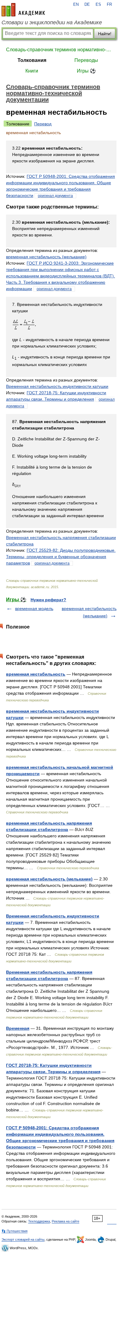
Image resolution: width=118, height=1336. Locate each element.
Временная (17, 1028)
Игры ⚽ (86, 70)
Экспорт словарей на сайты (23, 1239)
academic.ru (23, 9)
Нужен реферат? (48, 599)
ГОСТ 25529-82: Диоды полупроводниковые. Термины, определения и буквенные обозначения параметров (61, 556)
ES (98, 4)
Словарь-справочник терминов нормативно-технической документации (59, 49)
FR (109, 4)
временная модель (34, 608)
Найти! (104, 33)
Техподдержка (39, 1221)
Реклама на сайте (65, 1221)
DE (87, 4)
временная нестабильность (35, 674)
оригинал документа (55, 196)
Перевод (42, 123)
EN (76, 4)
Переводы (86, 60)
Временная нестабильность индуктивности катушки (57, 386)
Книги (31, 70)
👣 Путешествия (15, 1231)
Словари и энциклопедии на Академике (52, 22)
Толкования (32, 60)
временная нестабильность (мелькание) (46, 256)
